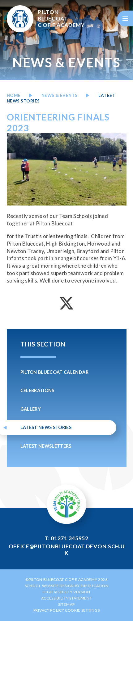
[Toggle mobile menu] (125, 18)
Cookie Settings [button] (82, 610)
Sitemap (66, 604)
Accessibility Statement (66, 598)
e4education (94, 585)
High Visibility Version (66, 592)
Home (14, 95)
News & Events (59, 95)
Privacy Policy (48, 610)
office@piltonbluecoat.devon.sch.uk (67, 549)
